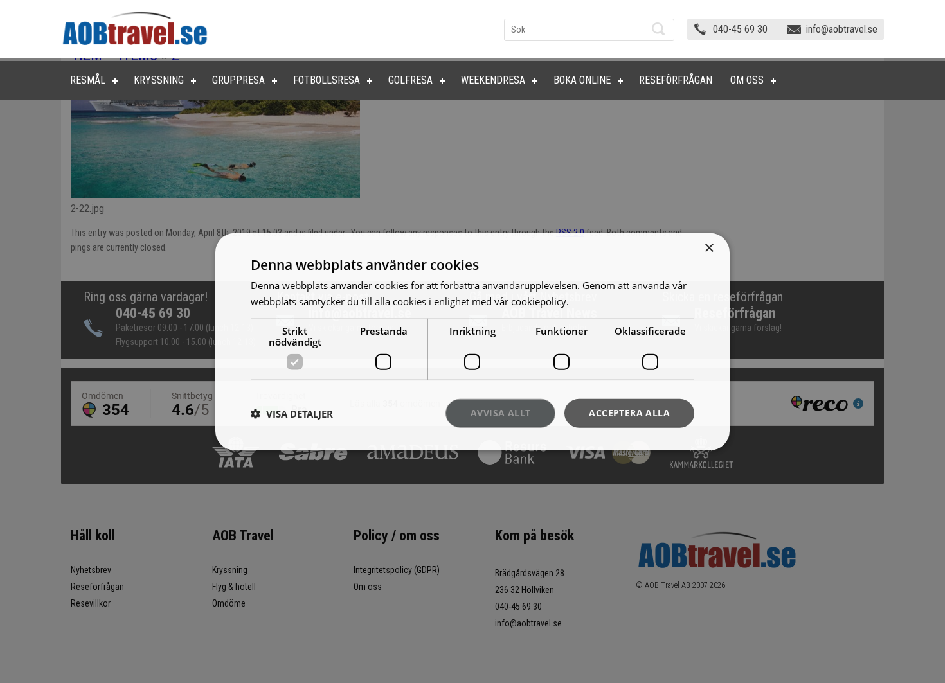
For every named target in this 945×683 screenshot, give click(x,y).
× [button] (709, 248)
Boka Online (582, 80)
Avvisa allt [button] (500, 413)
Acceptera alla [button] (629, 413)
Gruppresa (238, 80)
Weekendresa (493, 80)
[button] (292, 413)
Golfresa (410, 80)
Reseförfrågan (675, 80)
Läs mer (589, 300)
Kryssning (159, 80)
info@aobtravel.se (842, 29)
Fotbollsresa (326, 80)
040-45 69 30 (740, 29)
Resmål (87, 80)
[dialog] (472, 341)
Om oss (747, 80)
